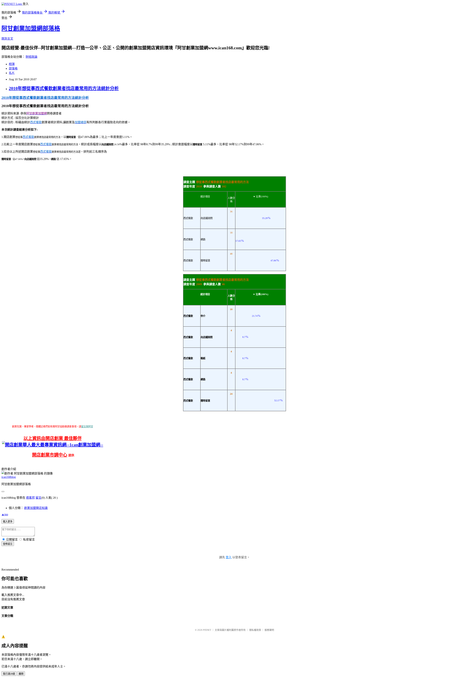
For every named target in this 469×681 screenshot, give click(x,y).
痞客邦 (30, 497)
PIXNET (207, 630)
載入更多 (7, 521)
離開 (21, 673)
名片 (12, 72)
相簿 (12, 64)
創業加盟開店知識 (36, 508)
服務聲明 (269, 630)
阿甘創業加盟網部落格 (30, 28)
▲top (4, 514)
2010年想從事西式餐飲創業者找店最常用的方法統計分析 (64, 88)
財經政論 (31, 56)
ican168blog (8, 477)
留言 (38, 497)
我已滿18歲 (9, 673)
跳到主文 (7, 38)
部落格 (13, 68)
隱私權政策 (255, 630)
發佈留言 (7, 544)
